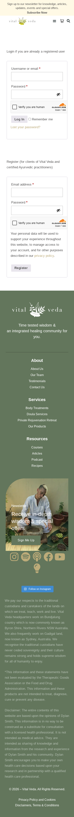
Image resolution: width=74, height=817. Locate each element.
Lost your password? (25, 127)
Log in (19, 119)
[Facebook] (48, 557)
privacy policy (44, 256)
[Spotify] (25, 557)
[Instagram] (14, 557)
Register (21, 268)
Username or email (25, 69)
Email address (22, 184)
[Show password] (58, 94)
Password (19, 86)
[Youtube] (60, 557)
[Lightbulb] (37, 568)
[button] (54, 21)
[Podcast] (37, 557)
